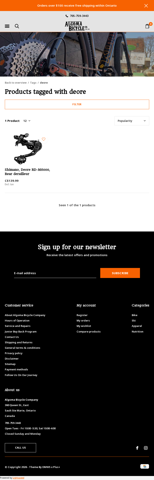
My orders (83, 320)
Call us (20, 447)
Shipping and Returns (18, 342)
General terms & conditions (22, 348)
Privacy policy (13, 353)
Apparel (137, 326)
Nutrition (137, 331)
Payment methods (16, 369)
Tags (33, 82)
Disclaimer (12, 358)
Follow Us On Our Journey (21, 375)
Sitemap (10, 364)
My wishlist (84, 326)
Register (82, 315)
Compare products (89, 331)
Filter (76, 104)
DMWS (46, 467)
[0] (147, 26)
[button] (8, 26)
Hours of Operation (17, 320)
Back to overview (16, 82)
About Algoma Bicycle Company (25, 315)
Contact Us (12, 337)
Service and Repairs (17, 326)
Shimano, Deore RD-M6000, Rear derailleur (27, 172)
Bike (134, 315)
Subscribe (120, 273)
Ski (134, 320)
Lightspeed (18, 477)
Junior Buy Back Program (20, 331)
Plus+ (56, 467)
